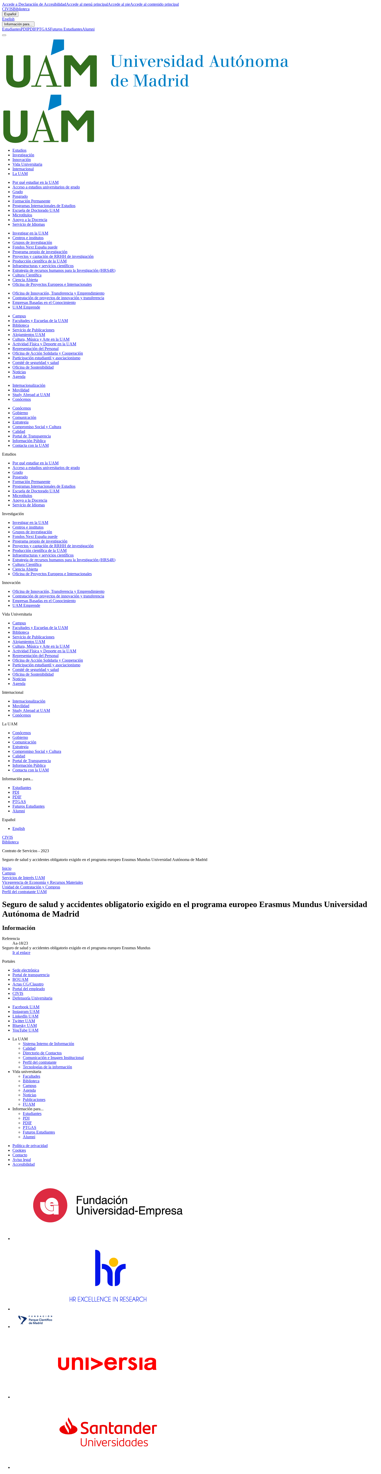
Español (10, 14)
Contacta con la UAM (30, 445)
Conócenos (21, 399)
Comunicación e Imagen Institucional (53, 1057)
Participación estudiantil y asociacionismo (46, 358)
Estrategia (20, 422)
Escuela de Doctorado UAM (35, 210)
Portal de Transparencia (31, 436)
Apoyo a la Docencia (29, 219)
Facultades (31, 1076)
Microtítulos (22, 215)
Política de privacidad (30, 1145)
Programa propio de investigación (39, 252)
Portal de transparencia (31, 975)
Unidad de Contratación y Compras (31, 887)
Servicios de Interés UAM (23, 877)
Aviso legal (21, 1159)
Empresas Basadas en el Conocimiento (44, 302)
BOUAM (20, 979)
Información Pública (29, 441)
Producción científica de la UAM (39, 261)
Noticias (19, 372)
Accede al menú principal (87, 4)
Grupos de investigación (32, 242)
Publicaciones (34, 1099)
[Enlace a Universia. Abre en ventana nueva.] (107, 1397)
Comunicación (24, 417)
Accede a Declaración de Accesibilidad (34, 4)
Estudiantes (11, 29)
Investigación (23, 155)
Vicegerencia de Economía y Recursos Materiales (42, 882)
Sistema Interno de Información (48, 1043)
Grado (17, 191)
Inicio (6, 868)
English (8, 19)
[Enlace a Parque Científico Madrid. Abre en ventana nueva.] (35, 1326)
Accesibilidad (23, 1164)
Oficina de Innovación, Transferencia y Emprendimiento (58, 293)
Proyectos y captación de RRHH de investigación (53, 256)
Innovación (21, 159)
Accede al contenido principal (154, 4)
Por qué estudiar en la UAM (35, 182)
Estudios (19, 150)
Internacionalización (28, 385)
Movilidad (20, 390)
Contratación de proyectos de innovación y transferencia (58, 298)
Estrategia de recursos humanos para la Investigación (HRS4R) (63, 270)
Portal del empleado (28, 989)
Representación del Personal (35, 348)
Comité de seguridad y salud (35, 362)
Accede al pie (119, 4)
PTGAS (43, 29)
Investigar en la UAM (30, 233)
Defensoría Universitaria (32, 998)
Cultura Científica (26, 275)
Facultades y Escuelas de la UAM (40, 320)
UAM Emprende (26, 307)
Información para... (18, 24)
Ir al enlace (21, 952)
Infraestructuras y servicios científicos (43, 266)
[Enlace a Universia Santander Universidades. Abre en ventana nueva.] (107, 1467)
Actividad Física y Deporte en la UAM (44, 344)
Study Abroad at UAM (31, 394)
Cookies (19, 1150)
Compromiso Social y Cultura (36, 427)
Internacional (23, 169)
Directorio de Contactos (42, 1053)
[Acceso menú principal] (4, 35)
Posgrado (20, 196)
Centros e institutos (28, 238)
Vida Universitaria (27, 164)
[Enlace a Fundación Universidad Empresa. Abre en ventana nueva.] (107, 1238)
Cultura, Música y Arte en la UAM (40, 339)
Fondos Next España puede (35, 247)
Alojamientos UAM (28, 334)
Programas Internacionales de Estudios (43, 205)
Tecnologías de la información (47, 1067)
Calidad (18, 431)
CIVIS (7, 9)
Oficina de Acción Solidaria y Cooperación (47, 353)
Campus (19, 316)
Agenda (18, 376)
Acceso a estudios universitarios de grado (46, 187)
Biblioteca (21, 9)
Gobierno (20, 413)
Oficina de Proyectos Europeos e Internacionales (52, 284)
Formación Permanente (31, 201)
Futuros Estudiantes (66, 29)
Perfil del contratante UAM (24, 891)
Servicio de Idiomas (28, 224)
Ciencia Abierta (25, 280)
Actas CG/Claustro (28, 984)
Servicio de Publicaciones (33, 330)
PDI (24, 29)
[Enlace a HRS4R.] (107, 1309)
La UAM (20, 173)
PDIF (32, 29)
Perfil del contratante (40, 1062)
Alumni (88, 29)
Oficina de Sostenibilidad (33, 367)
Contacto (19, 1155)
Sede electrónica (25, 970)
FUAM (29, 1104)
